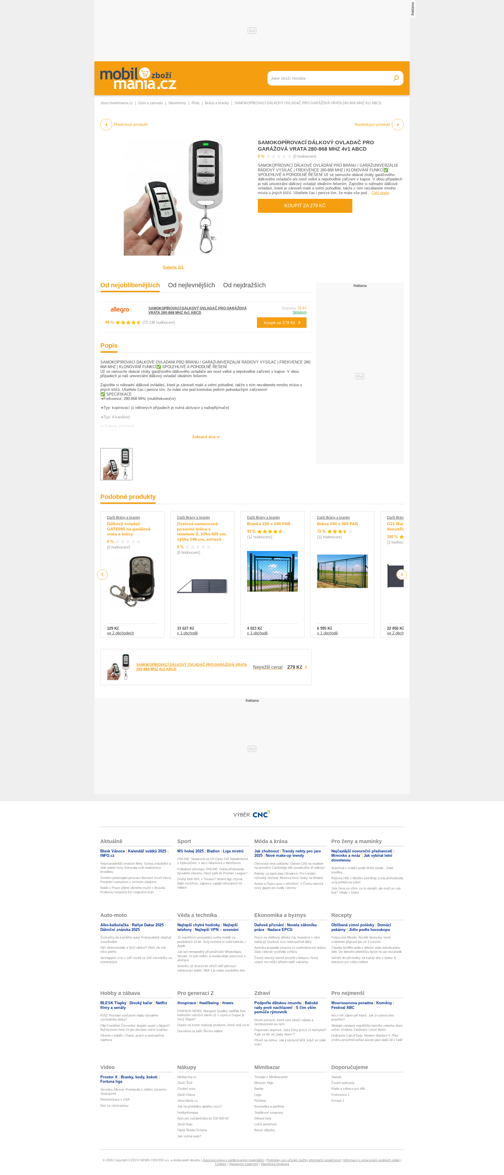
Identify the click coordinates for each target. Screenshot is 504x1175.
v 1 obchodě (187, 633)
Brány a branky (217, 103)
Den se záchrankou (114, 1105)
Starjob (336, 1077)
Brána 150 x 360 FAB (337, 523)
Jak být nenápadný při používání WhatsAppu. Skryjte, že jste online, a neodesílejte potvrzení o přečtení (211, 956)
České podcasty (343, 1083)
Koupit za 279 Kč (305, 205)
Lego (257, 1094)
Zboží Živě (184, 1083)
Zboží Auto (184, 1124)
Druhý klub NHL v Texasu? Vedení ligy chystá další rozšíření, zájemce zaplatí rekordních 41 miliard (209, 883)
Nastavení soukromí (243, 1164)
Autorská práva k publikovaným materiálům (233, 1160)
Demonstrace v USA (115, 1099)
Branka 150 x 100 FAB (268, 523)
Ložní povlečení (265, 1124)
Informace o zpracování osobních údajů (371, 1160)
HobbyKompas (187, 1112)
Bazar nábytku (264, 1130)
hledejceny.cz (187, 1077)
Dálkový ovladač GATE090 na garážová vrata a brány (128, 528)
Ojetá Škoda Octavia (192, 1130)
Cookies (221, 1164)
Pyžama (260, 1100)
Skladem (300, 312)
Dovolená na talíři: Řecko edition (200, 1031)
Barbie (258, 1088)
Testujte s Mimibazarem (271, 1077)
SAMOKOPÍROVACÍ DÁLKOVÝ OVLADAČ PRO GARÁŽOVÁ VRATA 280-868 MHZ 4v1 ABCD (197, 310)
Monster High (263, 1083)
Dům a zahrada (150, 103)
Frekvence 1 (340, 1094)
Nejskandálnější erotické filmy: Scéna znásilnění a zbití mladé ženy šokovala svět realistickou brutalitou (135, 868)
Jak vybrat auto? (189, 1136)
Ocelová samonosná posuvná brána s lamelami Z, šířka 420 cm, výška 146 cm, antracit (202, 531)
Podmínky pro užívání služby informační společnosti (304, 1160)
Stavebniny (177, 103)
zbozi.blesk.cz (187, 1100)
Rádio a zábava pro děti (348, 1088)
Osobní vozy (186, 1088)
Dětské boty (263, 1118)
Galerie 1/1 (173, 267)
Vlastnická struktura (275, 1164)
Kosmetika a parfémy (269, 1106)
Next (402, 574)
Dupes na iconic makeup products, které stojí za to (213, 1025)
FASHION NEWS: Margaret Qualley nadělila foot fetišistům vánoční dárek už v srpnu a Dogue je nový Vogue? (211, 1015)
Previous (102, 574)
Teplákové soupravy (268, 1112)
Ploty (196, 103)
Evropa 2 (337, 1100)
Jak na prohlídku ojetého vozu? (199, 1106)
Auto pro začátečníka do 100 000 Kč (203, 1118)
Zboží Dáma (186, 1094)
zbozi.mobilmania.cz (116, 103)
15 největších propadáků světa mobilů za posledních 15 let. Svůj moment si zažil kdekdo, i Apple (211, 942)
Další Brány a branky (123, 518)
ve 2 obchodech (120, 633)
